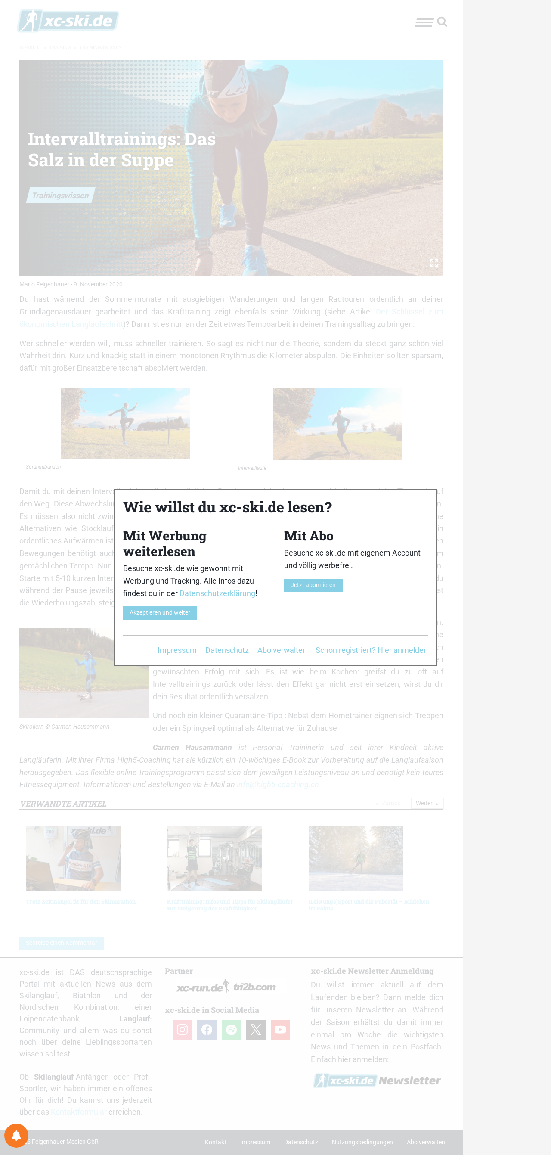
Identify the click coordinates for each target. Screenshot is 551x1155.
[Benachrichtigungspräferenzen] (16, 1136)
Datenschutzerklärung (217, 593)
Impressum (177, 650)
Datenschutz (227, 650)
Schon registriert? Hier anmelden (372, 650)
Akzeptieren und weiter (160, 612)
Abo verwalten (282, 650)
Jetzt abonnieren (313, 585)
